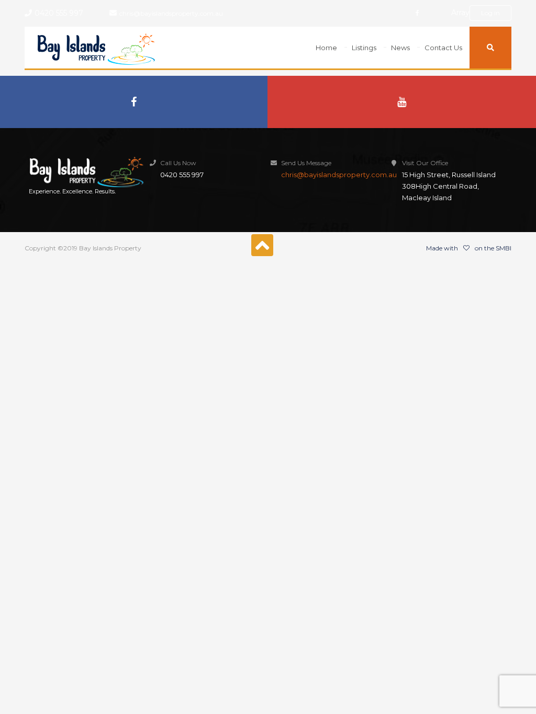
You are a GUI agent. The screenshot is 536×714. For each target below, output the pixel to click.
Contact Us (443, 47)
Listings (364, 47)
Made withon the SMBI (468, 248)
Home (326, 47)
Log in (490, 13)
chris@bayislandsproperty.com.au (171, 13)
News (400, 47)
